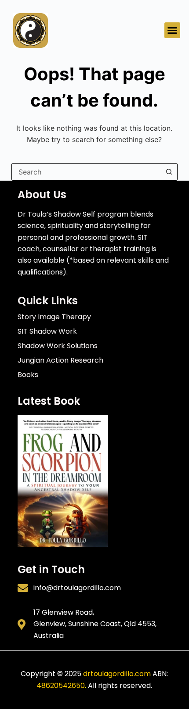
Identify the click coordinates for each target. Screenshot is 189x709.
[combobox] (86, 172)
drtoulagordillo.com (117, 674)
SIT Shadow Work (47, 331)
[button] (172, 30)
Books (28, 375)
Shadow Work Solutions (58, 346)
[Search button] (168, 172)
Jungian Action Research (60, 360)
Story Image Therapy (54, 317)
